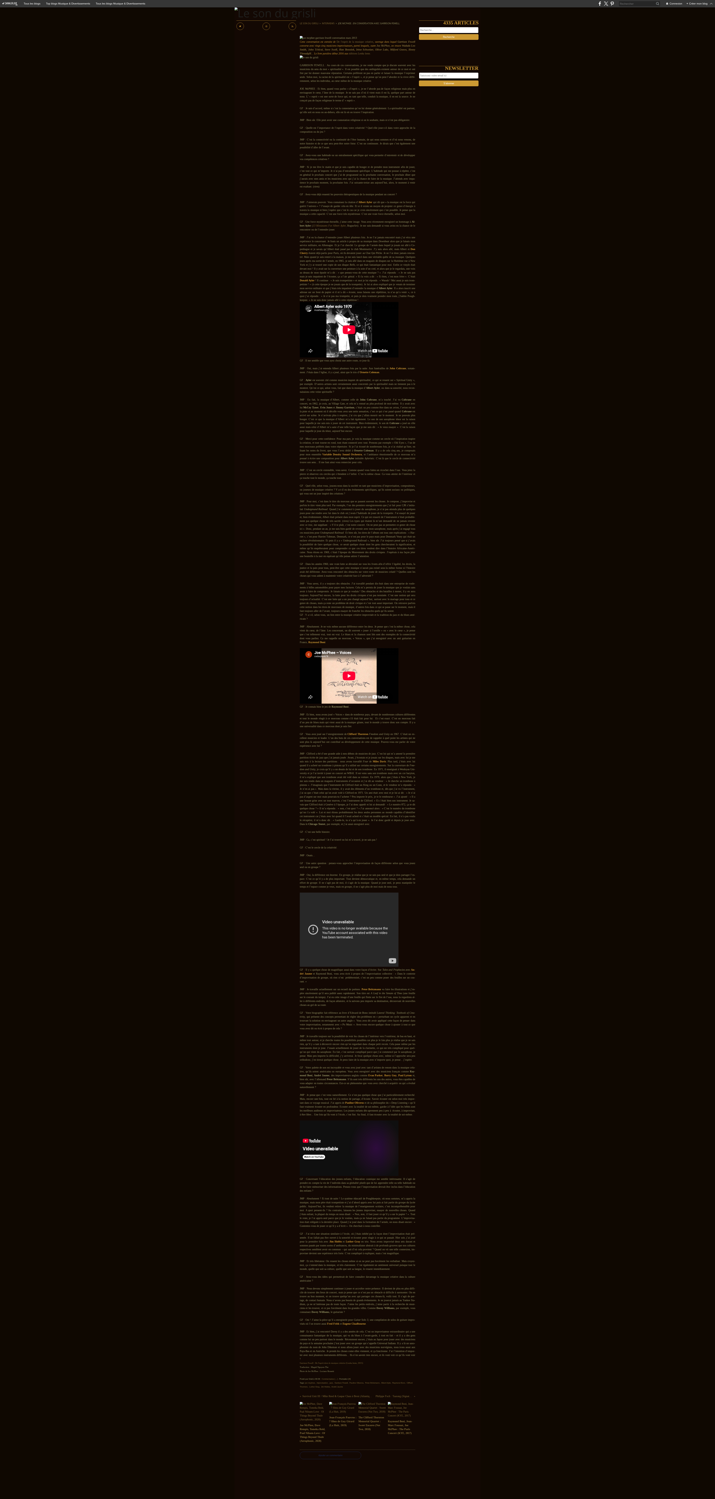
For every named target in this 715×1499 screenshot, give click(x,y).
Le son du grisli (309, 23)
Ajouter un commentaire (330, 1455)
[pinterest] (612, 3)
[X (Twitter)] (606, 3)
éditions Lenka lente (359, 53)
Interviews (328, 23)
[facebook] (600, 3)
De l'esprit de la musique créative (355, 41)
